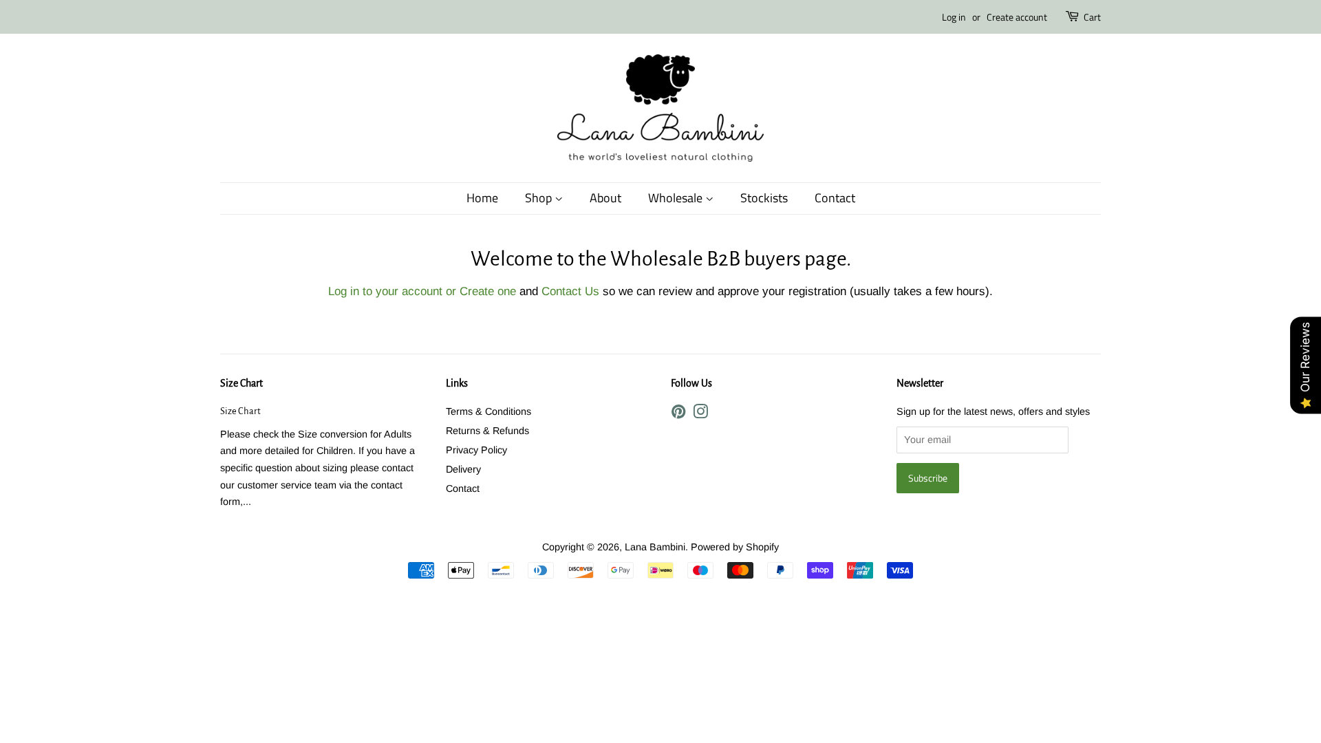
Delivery (463, 469)
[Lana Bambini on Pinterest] (678, 414)
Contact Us (570, 291)
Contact (835, 198)
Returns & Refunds (487, 430)
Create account (1017, 17)
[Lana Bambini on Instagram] (700, 414)
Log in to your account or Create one (422, 291)
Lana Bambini (655, 546)
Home (482, 198)
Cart (1092, 17)
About (605, 198)
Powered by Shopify (735, 546)
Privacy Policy (476, 449)
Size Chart (241, 383)
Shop (540, 198)
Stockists (764, 198)
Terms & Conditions (488, 411)
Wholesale (676, 198)
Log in (954, 17)
